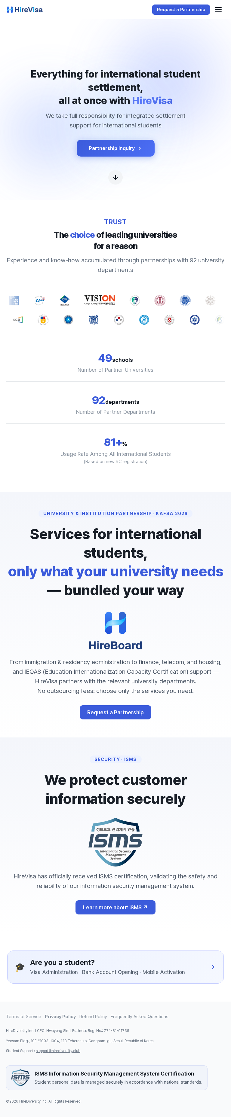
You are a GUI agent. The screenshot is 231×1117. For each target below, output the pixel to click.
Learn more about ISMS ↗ (115, 907)
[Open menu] (218, 9)
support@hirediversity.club (58, 1051)
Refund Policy (93, 1016)
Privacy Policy (60, 1016)
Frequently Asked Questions (139, 1016)
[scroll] (115, 178)
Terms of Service (23, 1016)
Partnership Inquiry (112, 148)
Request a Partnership (115, 712)
